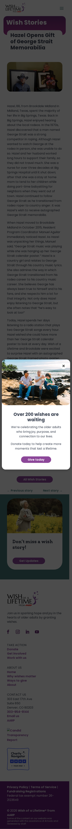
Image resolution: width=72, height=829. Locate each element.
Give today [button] (36, 460)
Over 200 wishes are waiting (36, 417)
